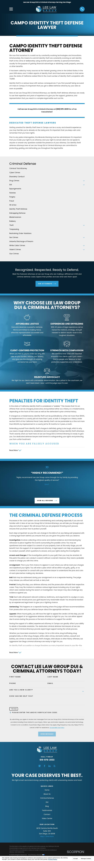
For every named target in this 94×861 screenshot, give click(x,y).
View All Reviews (45, 501)
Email (50, 683)
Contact (47, 814)
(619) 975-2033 (62, 109)
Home (47, 790)
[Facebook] (44, 766)
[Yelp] (54, 766)
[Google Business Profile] (39, 766)
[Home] (46, 9)
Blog (47, 806)
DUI (47, 802)
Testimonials (47, 810)
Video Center (47, 818)
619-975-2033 (47, 759)
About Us (47, 794)
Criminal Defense (47, 798)
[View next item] (49, 492)
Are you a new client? (21, 690)
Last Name (53, 677)
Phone (12, 683)
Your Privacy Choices (35, 855)
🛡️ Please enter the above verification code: (33, 712)
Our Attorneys (45, 284)
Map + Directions (47, 836)
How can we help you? (21, 696)
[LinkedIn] (49, 766)
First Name (15, 677)
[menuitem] (47, 169)
